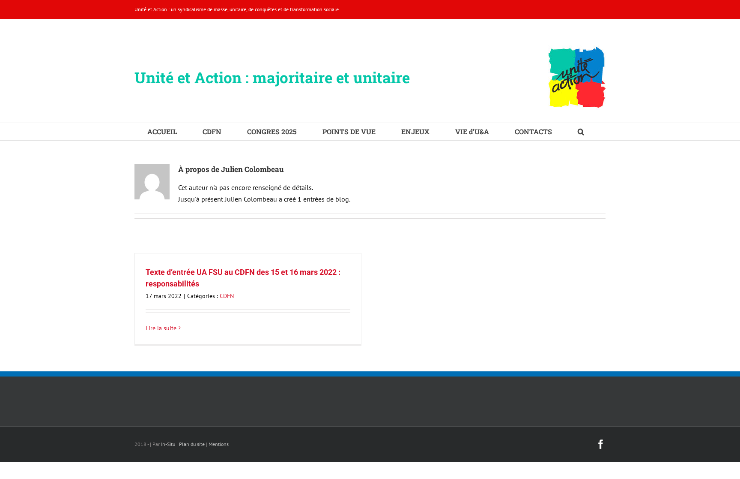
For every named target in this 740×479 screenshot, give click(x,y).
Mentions (219, 444)
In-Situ (168, 444)
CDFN (227, 296)
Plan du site (192, 444)
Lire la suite (161, 328)
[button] (581, 131)
